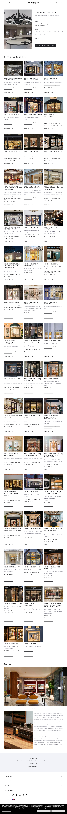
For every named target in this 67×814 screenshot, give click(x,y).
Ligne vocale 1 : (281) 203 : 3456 (51, 126)
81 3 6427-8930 (28, 273)
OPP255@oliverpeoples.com (51, 388)
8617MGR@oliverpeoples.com (32, 313)
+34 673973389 (10, 310)
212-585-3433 (47, 87)
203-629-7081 (28, 124)
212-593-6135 (28, 427)
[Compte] (55, 2)
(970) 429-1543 (28, 502)
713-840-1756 (8, 427)
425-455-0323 (28, 352)
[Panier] (60, 2)
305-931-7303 (8, 467)
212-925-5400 (28, 575)
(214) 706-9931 (8, 239)
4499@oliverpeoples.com (50, 502)
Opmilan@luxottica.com (30, 157)
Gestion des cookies (6, 811)
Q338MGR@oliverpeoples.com (12, 352)
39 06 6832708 (49, 275)
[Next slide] (58, 689)
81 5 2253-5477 (8, 575)
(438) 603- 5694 (48, 579)
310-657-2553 (8, 354)
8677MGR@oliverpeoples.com (32, 463)
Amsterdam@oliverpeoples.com (43, 23)
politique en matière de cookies (33, 808)
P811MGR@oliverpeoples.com (51, 577)
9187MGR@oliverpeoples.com (51, 427)
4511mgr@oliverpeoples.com (51, 465)
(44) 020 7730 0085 (10, 161)
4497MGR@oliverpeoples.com (32, 573)
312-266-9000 (47, 349)
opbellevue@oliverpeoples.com (32, 350)
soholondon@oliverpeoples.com (12, 388)
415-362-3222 (8, 503)
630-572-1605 (47, 161)
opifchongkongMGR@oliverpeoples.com (13, 200)
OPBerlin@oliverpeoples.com (31, 235)
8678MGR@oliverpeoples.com (51, 159)
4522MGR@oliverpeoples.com (12, 501)
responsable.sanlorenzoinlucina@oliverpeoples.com (53, 273)
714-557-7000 (47, 504)
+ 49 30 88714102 (29, 237)
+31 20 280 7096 (39, 25)
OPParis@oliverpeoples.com (31, 650)
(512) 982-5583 (8, 654)
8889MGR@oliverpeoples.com (12, 425)
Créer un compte (33, 767)
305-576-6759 (28, 89)
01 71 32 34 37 (28, 652)
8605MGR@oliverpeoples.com (32, 198)
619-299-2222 (47, 467)
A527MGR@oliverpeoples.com (32, 500)
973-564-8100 (47, 201)
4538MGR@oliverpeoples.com (32, 425)
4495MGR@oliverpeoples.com (51, 85)
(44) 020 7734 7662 (10, 390)
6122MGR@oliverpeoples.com (12, 536)
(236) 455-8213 (8, 614)
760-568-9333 (8, 538)
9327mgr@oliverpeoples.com (11, 237)
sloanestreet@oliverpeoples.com (12, 159)
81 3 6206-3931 (28, 613)
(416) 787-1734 (48, 542)
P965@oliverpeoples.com (10, 652)
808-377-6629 (28, 200)
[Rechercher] (45, 2)
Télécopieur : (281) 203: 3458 (52, 123)
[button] (7, 2)
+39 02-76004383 (29, 159)
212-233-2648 (8, 89)
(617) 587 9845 (28, 465)
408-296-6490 (47, 429)
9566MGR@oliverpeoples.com (12, 612)
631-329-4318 (47, 314)
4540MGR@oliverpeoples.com (51, 199)
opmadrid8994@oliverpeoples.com (13, 308)
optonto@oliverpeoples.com (51, 540)
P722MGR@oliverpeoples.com (31, 388)
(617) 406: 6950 (28, 390)
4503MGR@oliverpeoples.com (12, 275)
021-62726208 (28, 538)
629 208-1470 (8, 124)
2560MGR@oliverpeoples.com (12, 465)
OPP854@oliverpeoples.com (51, 617)
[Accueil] (33, 2)
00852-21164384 (11, 202)
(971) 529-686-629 (49, 619)
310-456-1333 (8, 277)
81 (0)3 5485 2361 (49, 237)
